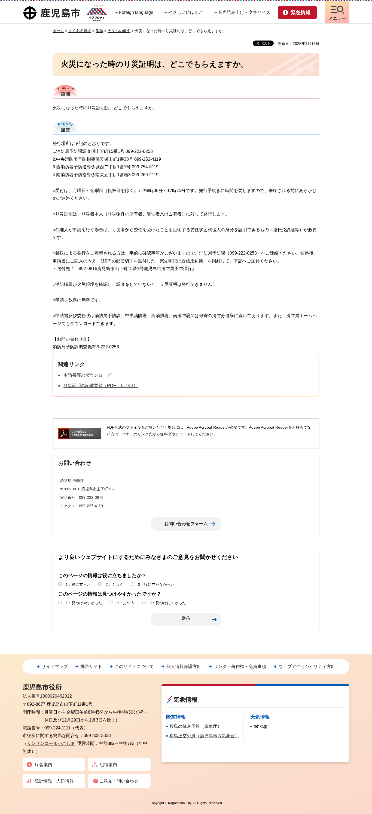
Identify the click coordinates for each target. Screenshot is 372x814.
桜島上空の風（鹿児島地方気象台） (204, 735)
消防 (99, 31)
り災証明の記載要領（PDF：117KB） (100, 385)
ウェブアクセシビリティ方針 (307, 666)
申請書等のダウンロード (87, 375)
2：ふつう (114, 584)
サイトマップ (55, 666)
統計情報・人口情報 (54, 781)
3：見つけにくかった (168, 603)
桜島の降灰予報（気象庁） (195, 726)
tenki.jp (260, 726)
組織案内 (108, 764)
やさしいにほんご (185, 12)
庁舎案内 (43, 764)
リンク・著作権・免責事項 (240, 666)
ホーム (58, 31)
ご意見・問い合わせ (118, 781)
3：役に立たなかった (156, 584)
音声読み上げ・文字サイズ (244, 12)
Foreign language (136, 12)
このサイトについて (134, 666)
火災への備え (119, 31)
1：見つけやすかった (84, 603)
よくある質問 (79, 31)
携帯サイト (91, 666)
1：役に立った (78, 584)
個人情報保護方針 (183, 666)
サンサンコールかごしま (51, 743)
